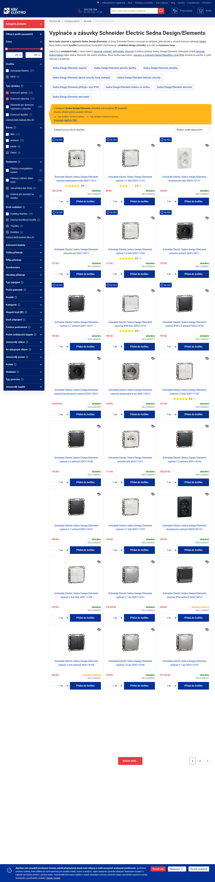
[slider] (6, 48)
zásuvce (98, 51)
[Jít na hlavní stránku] (98, 2)
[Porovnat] (99, 145)
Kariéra (181, 3)
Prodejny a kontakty (144, 3)
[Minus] (54, 201)
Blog (173, 3)
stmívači (129, 51)
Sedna (202, 41)
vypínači (107, 51)
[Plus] (67, 201)
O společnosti (193, 3)
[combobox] (134, 11)
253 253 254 (90, 9)
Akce (130, 3)
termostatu (118, 51)
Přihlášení (206, 3)
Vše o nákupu (162, 3)
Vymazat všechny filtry (65, 120)
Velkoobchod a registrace (113, 3)
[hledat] (161, 11)
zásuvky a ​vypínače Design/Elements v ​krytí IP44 (159, 55)
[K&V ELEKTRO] (14, 11)
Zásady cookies (53, 878)
